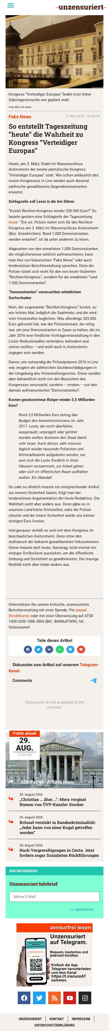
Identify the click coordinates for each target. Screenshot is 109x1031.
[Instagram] (85, 998)
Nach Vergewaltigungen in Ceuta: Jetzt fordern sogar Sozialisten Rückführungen (59, 852)
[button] (10, 5)
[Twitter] (39, 998)
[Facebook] (24, 998)
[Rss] (54, 998)
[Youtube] (69, 998)
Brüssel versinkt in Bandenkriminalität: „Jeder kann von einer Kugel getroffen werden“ (58, 827)
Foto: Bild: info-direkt (20, 107)
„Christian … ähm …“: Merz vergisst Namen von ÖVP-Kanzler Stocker (53, 802)
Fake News (20, 116)
